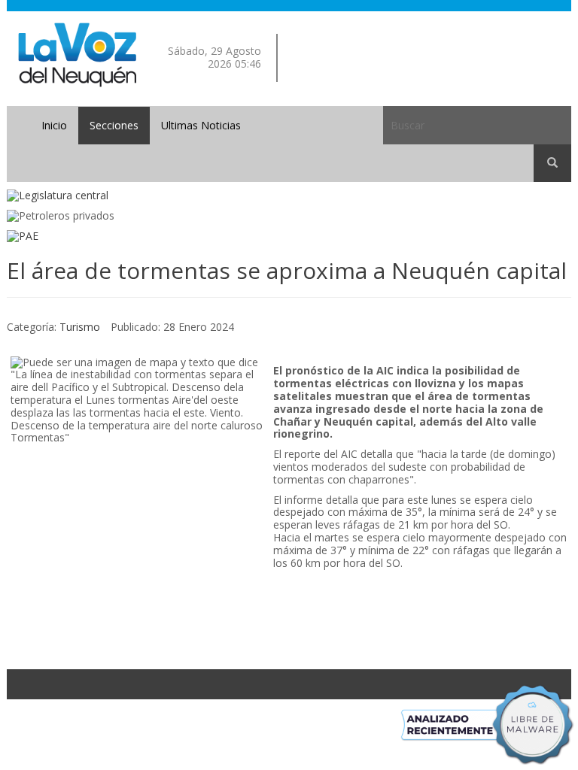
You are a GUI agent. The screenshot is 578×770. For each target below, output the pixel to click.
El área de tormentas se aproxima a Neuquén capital (287, 270)
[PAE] (289, 236)
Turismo (79, 327)
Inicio (54, 125)
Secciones (114, 125)
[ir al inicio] (77, 54)
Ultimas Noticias (201, 125)
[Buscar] (552, 163)
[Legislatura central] (289, 195)
